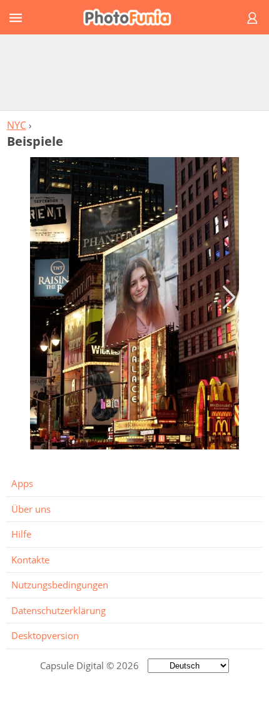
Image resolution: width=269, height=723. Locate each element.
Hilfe (21, 534)
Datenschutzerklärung (58, 610)
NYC (16, 125)
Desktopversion (45, 635)
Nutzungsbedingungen (59, 584)
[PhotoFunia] (132, 17)
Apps (22, 483)
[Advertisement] (134, 72)
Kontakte (30, 559)
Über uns (31, 509)
